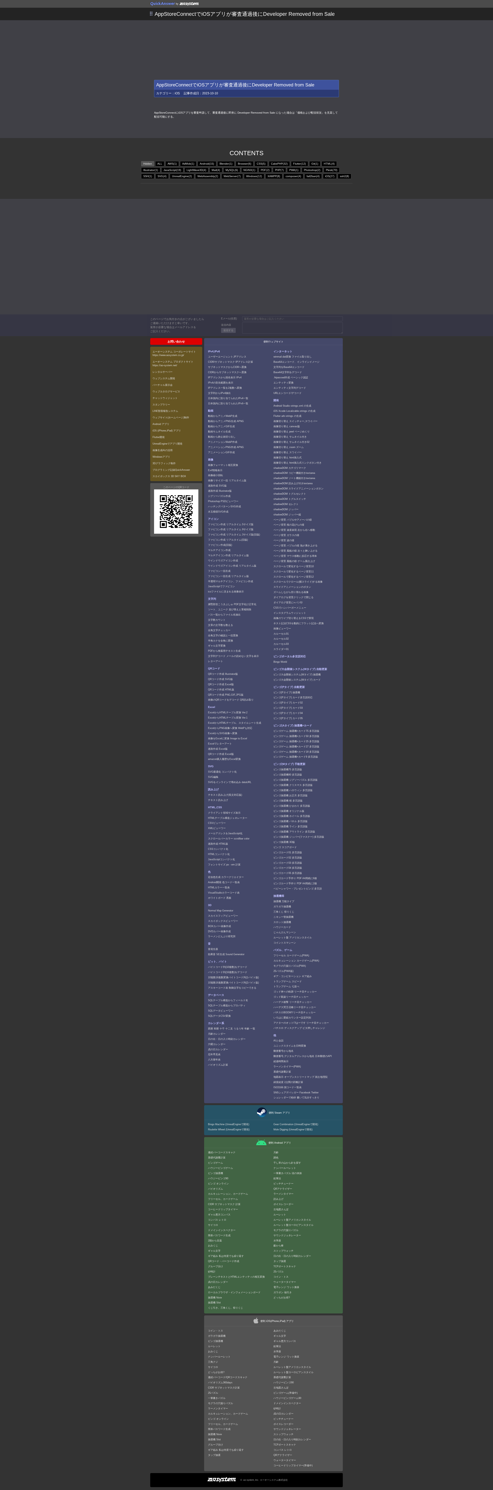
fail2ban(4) (313, 176)
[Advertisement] (246, 49)
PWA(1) (293, 170)
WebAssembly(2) (207, 176)
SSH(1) (147, 176)
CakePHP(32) (279, 163)
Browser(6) (244, 163)
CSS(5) (261, 163)
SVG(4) (162, 176)
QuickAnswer (162, 3)
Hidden (147, 163)
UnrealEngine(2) (182, 176)
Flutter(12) (299, 163)
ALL (159, 163)
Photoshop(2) (312, 170)
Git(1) (314, 163)
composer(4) (293, 176)
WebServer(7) (232, 176)
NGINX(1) (249, 170)
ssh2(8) (344, 176)
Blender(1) (226, 163)
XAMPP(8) (273, 176)
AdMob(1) (188, 163)
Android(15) (207, 163)
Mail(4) (216, 170)
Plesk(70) (331, 170)
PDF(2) (265, 170)
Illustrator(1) (150, 170)
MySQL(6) (232, 170)
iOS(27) (330, 176)
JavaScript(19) (172, 170)
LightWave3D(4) (196, 170)
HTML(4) (329, 163)
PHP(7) (279, 170)
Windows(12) (254, 176)
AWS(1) (172, 163)
